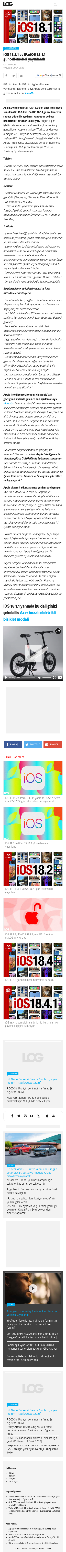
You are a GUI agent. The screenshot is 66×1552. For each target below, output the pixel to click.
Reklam (11, 1476)
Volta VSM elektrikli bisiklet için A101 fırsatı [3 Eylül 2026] (34, 1508)
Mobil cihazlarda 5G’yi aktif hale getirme (26, 1535)
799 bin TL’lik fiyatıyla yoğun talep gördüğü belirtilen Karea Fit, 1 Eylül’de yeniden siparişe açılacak (32, 1210)
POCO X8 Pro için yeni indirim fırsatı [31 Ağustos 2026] (30, 1090)
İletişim (11, 1479)
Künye (11, 1473)
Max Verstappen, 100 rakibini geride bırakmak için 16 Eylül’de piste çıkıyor (28, 1100)
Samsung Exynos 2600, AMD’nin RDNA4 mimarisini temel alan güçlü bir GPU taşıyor (32, 1347)
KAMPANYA (12, 1074)
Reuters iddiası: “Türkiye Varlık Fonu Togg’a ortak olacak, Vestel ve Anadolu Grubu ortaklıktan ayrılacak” (32, 1173)
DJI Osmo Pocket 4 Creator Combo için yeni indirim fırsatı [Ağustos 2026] (32, 1081)
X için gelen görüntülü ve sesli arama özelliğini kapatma (33, 1543)
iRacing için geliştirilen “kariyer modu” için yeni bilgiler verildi (31, 1200)
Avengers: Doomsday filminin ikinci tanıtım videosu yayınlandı (32, 1313)
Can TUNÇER (10, 65)
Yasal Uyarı (13, 1482)
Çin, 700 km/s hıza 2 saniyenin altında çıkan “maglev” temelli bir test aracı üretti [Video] (32, 1336)
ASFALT (11, 1165)
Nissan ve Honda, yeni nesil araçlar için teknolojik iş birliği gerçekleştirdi (29, 1182)
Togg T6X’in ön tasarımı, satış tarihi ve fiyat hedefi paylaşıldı (32, 1191)
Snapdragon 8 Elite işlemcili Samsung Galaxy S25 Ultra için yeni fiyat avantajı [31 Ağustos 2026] (33, 1449)
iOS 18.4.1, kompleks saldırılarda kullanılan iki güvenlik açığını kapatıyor (31, 1024)
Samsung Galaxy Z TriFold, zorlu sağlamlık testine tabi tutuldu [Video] (31, 1358)
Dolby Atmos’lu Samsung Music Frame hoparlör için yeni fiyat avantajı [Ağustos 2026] (30, 1431)
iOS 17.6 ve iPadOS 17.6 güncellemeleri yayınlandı (27, 845)
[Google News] (49, 75)
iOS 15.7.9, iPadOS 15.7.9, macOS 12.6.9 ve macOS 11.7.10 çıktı (29, 936)
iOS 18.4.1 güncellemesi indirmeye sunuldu (29, 980)
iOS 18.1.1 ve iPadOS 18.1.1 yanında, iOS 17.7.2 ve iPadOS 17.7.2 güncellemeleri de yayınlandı (32, 800)
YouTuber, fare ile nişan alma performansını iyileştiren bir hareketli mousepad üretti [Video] (32, 1324)
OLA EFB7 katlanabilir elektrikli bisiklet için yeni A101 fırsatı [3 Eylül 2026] (32, 1440)
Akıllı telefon (11, 48)
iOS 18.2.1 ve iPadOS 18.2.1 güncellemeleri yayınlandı (29, 891)
